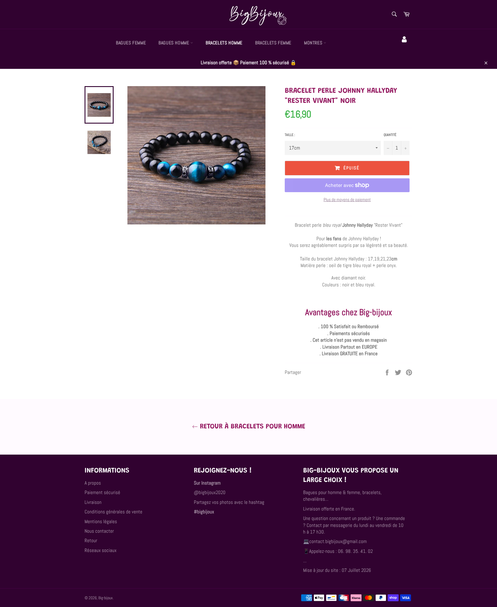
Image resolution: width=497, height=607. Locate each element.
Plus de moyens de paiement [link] (347, 199)
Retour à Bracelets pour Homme (251, 426)
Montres (314, 43)
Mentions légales (101, 521)
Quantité (390, 135)
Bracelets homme (224, 43)
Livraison (93, 502)
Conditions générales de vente (113, 511)
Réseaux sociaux (100, 550)
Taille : (290, 135)
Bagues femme (131, 43)
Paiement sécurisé (102, 492)
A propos (93, 483)
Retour (91, 540)
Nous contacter (99, 531)
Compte (405, 47)
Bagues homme (174, 43)
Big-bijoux (105, 597)
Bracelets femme (273, 43)
